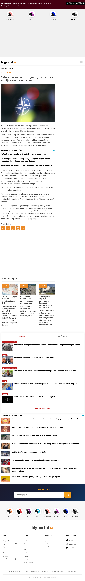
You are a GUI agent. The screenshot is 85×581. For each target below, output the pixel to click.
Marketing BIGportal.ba (32, 571)
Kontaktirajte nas (20, 6)
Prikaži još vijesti (42, 409)
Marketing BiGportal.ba (35, 3)
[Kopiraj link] (23, 228)
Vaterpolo (27, 559)
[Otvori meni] (81, 62)
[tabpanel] (42, 375)
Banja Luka (6, 541)
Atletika (26, 553)
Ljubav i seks (49, 541)
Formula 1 (27, 556)
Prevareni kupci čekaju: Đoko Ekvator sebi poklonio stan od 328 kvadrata (45, 371)
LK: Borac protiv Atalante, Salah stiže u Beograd (34, 397)
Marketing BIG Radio (19, 3)
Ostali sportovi (28, 562)
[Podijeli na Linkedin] (8, 228)
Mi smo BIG (45, 571)
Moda (47, 544)
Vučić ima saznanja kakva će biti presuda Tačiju (34, 358)
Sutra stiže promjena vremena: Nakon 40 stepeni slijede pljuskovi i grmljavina (47, 345)
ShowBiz (47, 547)
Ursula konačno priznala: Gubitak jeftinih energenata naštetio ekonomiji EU (45, 384)
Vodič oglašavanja (7, 6)
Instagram (72, 544)
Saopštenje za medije (9, 559)
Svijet (11, 68)
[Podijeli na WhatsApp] (18, 228)
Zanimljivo (48, 550)
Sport (26, 536)
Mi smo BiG (47, 3)
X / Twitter (72, 547)
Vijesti (5, 536)
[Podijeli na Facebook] (3, 228)
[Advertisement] (42, 40)
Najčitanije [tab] (63, 336)
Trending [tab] (22, 336)
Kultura (5, 556)
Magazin (48, 536)
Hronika (5, 553)
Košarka (26, 544)
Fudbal (26, 541)
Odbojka (26, 550)
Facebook (72, 540)
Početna (4, 68)
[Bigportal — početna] (8, 62)
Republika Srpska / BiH (10, 544)
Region (5, 547)
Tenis (25, 547)
